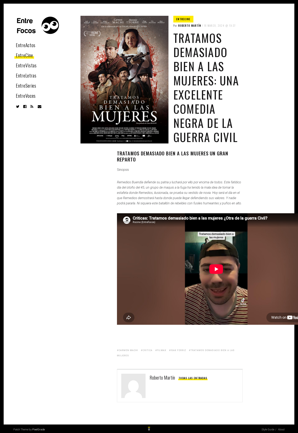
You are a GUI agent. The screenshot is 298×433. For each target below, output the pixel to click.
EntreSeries (26, 85)
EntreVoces (26, 95)
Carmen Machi (128, 350)
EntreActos (25, 45)
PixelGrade (38, 429)
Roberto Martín (189, 25)
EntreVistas (26, 65)
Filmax (161, 350)
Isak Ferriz (178, 350)
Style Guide (268, 429)
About (281, 429)
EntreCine (24, 55)
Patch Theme (20, 429)
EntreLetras (26, 75)
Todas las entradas (193, 378)
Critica (147, 350)
